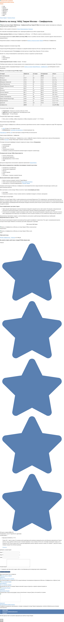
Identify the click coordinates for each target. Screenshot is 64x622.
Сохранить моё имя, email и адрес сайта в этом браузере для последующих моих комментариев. (24, 569)
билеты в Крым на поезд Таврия (35, 40)
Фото (3, 15)
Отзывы (4, 13)
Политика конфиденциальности (9, 611)
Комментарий (3, 566)
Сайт (1, 557)
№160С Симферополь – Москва (7, 237)
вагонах (7, 139)
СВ (11, 132)
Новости (4, 12)
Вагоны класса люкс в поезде (7, 578)
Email (1, 554)
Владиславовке (24, 29)
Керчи (18, 29)
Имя (1, 552)
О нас (3, 6)
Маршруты (5, 10)
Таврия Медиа (33, 162)
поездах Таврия (26, 183)
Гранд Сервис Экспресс (26, 181)
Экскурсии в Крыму (4, 590)
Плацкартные (3, 132)
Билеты (4, 7)
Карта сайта (5, 610)
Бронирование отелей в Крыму (7, 604)
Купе (3, 128)
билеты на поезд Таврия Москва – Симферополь (36, 66)
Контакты (4, 613)
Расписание (5, 9)
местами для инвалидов (16, 130)
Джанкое (30, 29)
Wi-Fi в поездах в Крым (5, 584)
